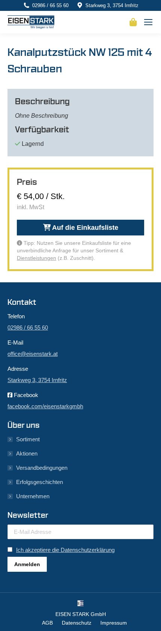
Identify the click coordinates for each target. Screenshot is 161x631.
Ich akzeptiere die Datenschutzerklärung (65, 550)
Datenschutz (76, 623)
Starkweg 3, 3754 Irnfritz (112, 5)
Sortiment (28, 439)
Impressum (113, 623)
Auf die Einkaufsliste (84, 227)
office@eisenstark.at (32, 354)
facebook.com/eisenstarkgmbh (45, 406)
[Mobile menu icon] (148, 22)
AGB (47, 623)
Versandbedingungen (41, 468)
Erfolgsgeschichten (39, 482)
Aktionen (26, 453)
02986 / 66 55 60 (50, 5)
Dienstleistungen (36, 258)
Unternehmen (32, 496)
